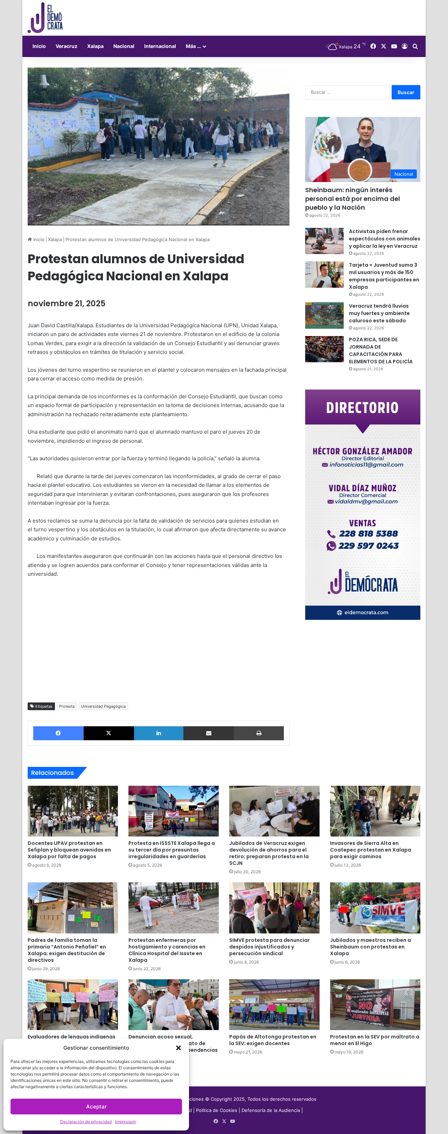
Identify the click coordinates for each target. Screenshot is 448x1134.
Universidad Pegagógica (103, 706)
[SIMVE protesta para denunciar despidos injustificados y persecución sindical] (274, 907)
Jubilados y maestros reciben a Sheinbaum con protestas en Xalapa (370, 947)
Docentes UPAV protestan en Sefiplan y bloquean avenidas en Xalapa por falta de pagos (69, 850)
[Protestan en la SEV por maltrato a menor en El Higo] (375, 1004)
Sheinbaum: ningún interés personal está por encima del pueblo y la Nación (352, 199)
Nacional (123, 46)
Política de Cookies (216, 1110)
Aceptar (96, 1106)
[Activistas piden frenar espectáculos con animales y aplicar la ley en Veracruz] (324, 241)
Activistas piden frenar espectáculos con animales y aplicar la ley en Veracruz (384, 239)
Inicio (39, 46)
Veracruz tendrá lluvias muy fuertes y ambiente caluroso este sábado (379, 313)
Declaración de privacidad (86, 1121)
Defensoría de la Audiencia (270, 1110)
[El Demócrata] (45, 17)
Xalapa (95, 46)
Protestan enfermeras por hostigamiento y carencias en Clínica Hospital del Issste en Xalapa (166, 950)
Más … (193, 46)
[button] (178, 1047)
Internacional (160, 46)
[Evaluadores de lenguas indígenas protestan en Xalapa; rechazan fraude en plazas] (73, 1004)
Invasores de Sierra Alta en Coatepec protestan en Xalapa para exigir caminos (370, 850)
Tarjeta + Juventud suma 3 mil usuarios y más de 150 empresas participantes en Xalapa (384, 275)
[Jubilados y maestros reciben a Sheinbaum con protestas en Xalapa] (375, 907)
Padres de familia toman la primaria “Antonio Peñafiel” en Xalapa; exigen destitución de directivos (67, 950)
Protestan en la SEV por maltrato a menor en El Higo (374, 1040)
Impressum (125, 1121)
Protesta (67, 706)
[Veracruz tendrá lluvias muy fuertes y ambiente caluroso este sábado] (324, 315)
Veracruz (66, 46)
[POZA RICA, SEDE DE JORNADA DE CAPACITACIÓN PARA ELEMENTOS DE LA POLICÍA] (324, 349)
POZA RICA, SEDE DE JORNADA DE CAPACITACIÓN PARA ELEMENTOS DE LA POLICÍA (381, 350)
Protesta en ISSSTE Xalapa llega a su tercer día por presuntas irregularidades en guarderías (171, 850)
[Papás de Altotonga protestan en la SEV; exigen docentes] (274, 1004)
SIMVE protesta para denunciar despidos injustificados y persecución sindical (269, 947)
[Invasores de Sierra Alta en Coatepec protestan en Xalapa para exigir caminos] (375, 811)
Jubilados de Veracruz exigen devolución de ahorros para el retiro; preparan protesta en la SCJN (269, 853)
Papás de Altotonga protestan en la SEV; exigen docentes (272, 1040)
